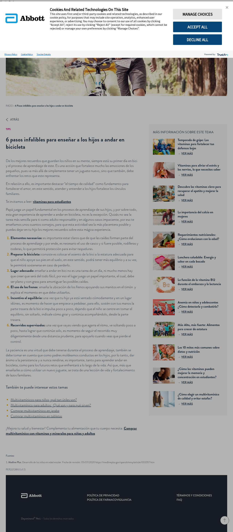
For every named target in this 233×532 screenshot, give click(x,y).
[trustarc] (222, 54)
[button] (227, 7)
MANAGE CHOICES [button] (198, 14)
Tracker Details (44, 54)
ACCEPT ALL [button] (197, 26)
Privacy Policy (11, 54)
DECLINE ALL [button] (197, 39)
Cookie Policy (27, 54)
